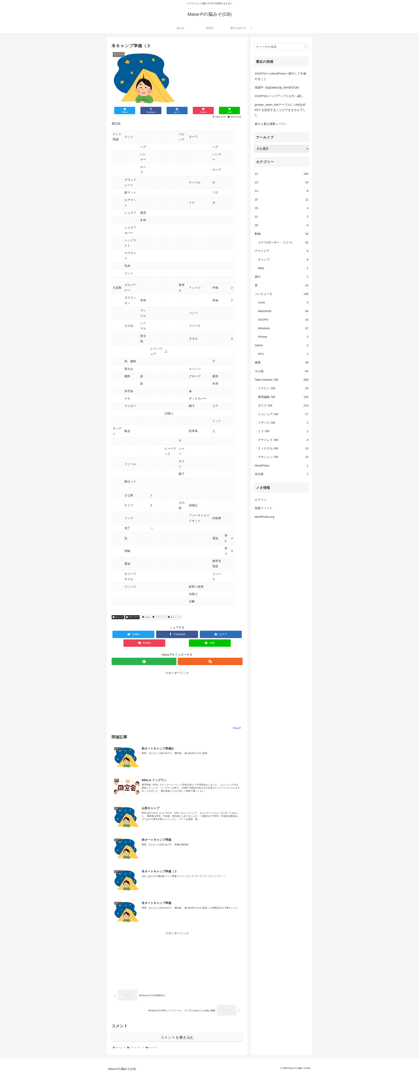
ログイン (260, 499)
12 (281, 173)
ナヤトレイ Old (283, 439)
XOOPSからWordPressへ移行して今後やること (280, 76)
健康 (281, 362)
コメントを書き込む (177, 1037)
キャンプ (119, 617)
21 (281, 216)
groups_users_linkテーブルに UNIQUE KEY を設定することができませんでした (280, 110)
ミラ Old (283, 431)
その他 (281, 371)
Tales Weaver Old (281, 379)
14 (281, 190)
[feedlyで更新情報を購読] (144, 661)
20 (281, 208)
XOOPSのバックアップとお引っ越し (279, 96)
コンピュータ (281, 294)
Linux (283, 302)
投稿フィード (263, 508)
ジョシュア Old (283, 414)
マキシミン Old (283, 457)
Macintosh (283, 311)
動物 (281, 233)
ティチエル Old (283, 448)
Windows (283, 328)
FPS (283, 354)
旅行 (281, 276)
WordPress (281, 465)
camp (147, 617)
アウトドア (134, 617)
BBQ (283, 268)
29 (281, 225)
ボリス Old (283, 405)
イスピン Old (283, 388)
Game (281, 345)
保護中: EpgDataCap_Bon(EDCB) (277, 87)
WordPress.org (264, 516)
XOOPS (283, 319)
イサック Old (283, 422)
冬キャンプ (176, 617)
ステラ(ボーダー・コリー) (283, 242)
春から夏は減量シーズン (271, 123)
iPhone (283, 336)
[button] (306, 47)
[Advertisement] (177, 698)
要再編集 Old (283, 397)
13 (281, 182)
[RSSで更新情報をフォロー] (210, 661)
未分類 (281, 474)
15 (281, 199)
